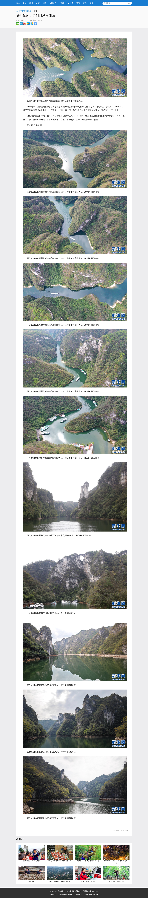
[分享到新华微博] (32, 23)
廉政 (44, 3)
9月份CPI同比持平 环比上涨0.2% (60, 861)
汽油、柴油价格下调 (88, 881)
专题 (85, 3)
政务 (31, 3)
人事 (38, 3)
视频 (78, 3)
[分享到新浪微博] (24, 23)
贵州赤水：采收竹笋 (116, 881)
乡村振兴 (53, 3)
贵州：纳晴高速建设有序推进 (59, 881)
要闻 (24, 3)
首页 (18, 3)
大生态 (70, 3)
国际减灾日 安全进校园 (31, 861)
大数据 (62, 3)
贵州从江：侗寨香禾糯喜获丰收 (88, 861)
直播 (91, 3)
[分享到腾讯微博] (21, 23)
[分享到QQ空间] (28, 23)
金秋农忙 (31, 881)
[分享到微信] (17, 23)
